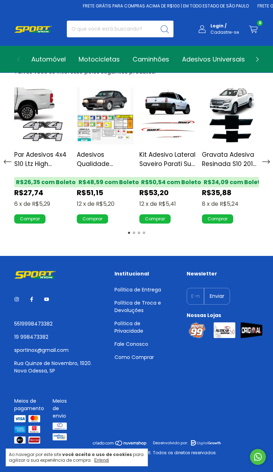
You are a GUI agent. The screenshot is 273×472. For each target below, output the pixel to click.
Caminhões (151, 59)
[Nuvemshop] (120, 444)
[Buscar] (164, 29)
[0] (253, 29)
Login (217, 26)
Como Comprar (134, 357)
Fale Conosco (131, 344)
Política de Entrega (137, 289)
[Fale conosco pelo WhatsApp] (258, 457)
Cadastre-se (224, 32)
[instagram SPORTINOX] (16, 299)
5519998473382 (33, 323)
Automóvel (48, 59)
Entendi (101, 460)
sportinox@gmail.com (41, 350)
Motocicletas (99, 59)
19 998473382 (31, 336)
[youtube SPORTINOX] (46, 299)
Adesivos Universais (213, 59)
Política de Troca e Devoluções (137, 306)
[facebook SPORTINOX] (31, 299)
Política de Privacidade (128, 327)
